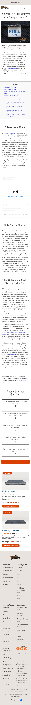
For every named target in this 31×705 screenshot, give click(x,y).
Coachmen (5, 641)
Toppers (5, 574)
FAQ (3, 654)
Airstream (5, 634)
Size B (18, 578)
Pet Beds (5, 584)
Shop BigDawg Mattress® (10, 506)
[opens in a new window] (18, 650)
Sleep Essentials (7, 578)
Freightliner (6, 618)
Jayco (4, 638)
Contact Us (6, 651)
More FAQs (15, 462)
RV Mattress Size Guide (22, 597)
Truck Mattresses (7, 567)
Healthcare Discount (20, 641)
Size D (19, 584)
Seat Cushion (6, 581)
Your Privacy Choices (14, 700)
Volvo (4, 621)
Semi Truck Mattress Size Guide (21, 590)
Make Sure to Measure (10, 89)
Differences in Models (10, 87)
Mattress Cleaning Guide (22, 620)
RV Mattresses (7, 571)
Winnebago (6, 631)
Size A (19, 574)
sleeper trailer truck (10, 133)
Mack (4, 615)
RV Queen (20, 567)
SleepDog (13, 354)
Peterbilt (5, 611)
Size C (19, 581)
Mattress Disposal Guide (22, 609)
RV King (19, 571)
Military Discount (22, 630)
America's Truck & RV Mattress (22, 626)
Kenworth (5, 608)
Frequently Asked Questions (11, 96)
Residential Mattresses (20, 614)
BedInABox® (22, 668)
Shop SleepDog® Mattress (11, 545)
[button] (29, 7)
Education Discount (20, 635)
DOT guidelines (13, 68)
